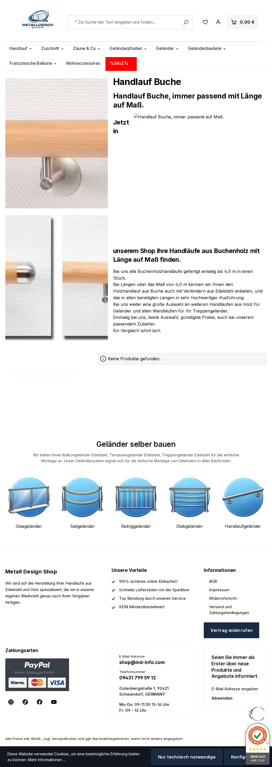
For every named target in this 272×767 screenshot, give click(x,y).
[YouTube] (54, 702)
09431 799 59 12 (137, 677)
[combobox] (130, 22)
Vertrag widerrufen (231, 630)
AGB (213, 581)
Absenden (221, 698)
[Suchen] (185, 22)
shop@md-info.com (142, 662)
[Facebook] (39, 702)
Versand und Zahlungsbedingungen (229, 609)
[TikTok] (25, 702)
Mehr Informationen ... (46, 759)
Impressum (219, 589)
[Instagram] (10, 702)
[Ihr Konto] (218, 22)
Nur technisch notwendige (187, 757)
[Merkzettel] (205, 22)
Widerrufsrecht (223, 598)
